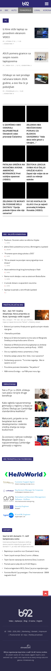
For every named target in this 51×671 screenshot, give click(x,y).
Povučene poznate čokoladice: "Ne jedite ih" (22, 367)
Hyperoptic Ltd (20, 517)
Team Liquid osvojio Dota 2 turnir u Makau (21, 555)
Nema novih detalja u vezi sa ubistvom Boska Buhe (24, 276)
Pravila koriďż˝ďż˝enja (18, 635)
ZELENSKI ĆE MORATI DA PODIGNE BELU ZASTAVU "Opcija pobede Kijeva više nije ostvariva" (14, 207)
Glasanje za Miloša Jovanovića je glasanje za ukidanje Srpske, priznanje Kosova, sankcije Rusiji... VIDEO (25, 346)
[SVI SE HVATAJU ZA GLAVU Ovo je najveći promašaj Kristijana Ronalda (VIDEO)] (37, 198)
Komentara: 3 (26, 65)
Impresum (43, 631)
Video (11, 621)
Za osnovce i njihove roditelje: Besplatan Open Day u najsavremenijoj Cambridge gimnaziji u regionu (17, 441)
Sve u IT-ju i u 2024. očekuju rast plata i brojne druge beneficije (16, 393)
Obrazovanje (9, 384)
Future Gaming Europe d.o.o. (25, 484)
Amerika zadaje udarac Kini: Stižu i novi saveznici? (24, 356)
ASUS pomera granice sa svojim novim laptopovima (17, 57)
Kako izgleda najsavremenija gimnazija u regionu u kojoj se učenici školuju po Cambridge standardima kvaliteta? (17, 407)
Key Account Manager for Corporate (29, 490)
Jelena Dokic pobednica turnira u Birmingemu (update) (26, 247)
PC (3, 41)
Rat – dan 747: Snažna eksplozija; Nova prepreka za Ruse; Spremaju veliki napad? (16, 314)
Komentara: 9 (9, 93)
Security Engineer (22, 506)
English (39, 621)
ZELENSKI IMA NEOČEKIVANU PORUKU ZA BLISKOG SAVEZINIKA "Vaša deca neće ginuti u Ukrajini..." (36, 133)
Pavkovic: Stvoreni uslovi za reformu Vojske (21, 240)
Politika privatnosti (36, 635)
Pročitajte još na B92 (13, 305)
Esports (7, 530)
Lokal (37, 10)
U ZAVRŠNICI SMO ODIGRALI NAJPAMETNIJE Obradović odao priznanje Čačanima (12, 130)
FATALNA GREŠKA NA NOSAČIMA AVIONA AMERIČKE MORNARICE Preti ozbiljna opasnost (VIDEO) (14, 172)
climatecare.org (28, 660)
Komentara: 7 (9, 44)
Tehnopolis (25, 10)
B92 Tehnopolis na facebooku (17, 459)
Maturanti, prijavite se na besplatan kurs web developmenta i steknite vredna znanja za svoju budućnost (15, 424)
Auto (14, 10)
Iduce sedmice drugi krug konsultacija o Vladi (22, 269)
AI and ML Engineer (22, 514)
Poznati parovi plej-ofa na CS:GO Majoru (20, 564)
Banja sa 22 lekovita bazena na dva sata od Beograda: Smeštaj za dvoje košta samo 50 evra (25, 339)
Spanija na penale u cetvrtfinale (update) (20, 290)
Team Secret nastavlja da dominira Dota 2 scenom (24, 559)
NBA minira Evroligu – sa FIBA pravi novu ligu (22, 371)
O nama (32, 621)
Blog (25, 621)
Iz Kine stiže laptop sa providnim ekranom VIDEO (15, 33)
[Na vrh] (45, 593)
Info (8, 243)
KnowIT (17, 508)
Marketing (26, 631)
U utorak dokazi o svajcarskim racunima (20, 283)
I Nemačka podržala (12, 333)
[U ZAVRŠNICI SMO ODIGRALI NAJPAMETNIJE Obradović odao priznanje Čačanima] (14, 121)
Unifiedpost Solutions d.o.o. (24, 492)
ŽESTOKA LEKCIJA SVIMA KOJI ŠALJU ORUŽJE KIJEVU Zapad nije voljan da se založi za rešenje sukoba (37, 172)
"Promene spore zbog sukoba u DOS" (19, 253)
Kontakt (34, 631)
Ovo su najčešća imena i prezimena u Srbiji (21, 351)
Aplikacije (18, 621)
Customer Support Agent (25, 482)
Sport (9, 250)
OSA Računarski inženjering (24, 501)
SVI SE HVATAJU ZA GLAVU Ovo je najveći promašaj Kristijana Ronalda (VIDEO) (37, 206)
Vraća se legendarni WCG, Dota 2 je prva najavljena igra (26, 568)
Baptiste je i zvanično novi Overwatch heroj (21, 551)
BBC (6, 10)
